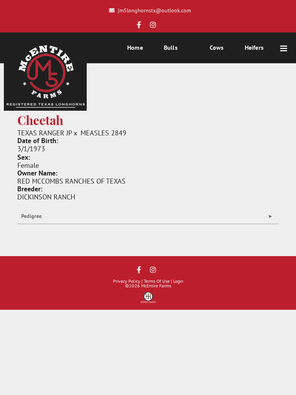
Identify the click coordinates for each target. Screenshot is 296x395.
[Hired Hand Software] (148, 300)
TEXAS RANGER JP (44, 132)
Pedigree (31, 216)
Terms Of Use (157, 281)
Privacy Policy (126, 281)
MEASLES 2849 (103, 132)
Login (178, 281)
